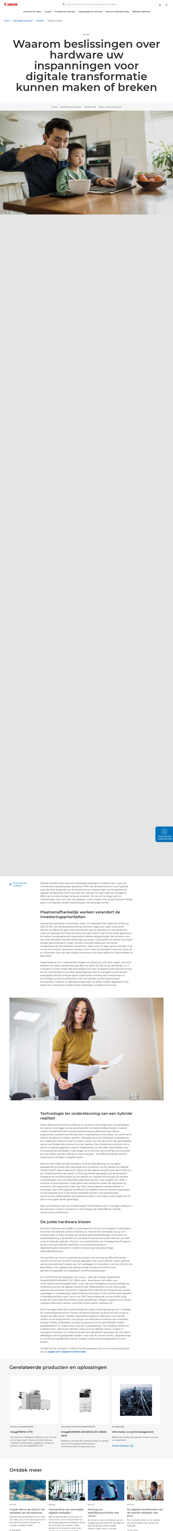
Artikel (54, 107)
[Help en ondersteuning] (130, 11)
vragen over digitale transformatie (67, 1351)
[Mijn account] (160, 5)
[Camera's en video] (42, 11)
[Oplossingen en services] (103, 11)
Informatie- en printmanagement (133, 1431)
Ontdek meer (90, 107)
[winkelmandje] (166, 5)
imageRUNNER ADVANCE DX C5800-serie (84, 1433)
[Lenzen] (53, 11)
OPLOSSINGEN (118, 1427)
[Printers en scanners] (76, 11)
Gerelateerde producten (70, 107)
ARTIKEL (86, 35)
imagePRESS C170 (21, 1431)
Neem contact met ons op (110, 107)
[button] (164, 834)
